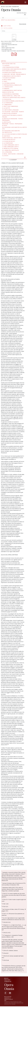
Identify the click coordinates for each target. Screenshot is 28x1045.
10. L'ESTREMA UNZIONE (8, 83)
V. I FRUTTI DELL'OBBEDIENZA (10, 106)
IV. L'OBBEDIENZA (6, 104)
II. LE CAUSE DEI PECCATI (8, 141)
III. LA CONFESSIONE (7, 102)
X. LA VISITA (5, 155)
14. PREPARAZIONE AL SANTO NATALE (12, 90)
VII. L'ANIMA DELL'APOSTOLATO (10, 150)
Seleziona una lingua (21, 12)
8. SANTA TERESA (6, 79)
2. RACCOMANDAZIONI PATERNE (10, 67)
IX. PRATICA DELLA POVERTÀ (9, 113)
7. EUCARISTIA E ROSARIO (8, 78)
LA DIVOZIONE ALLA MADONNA (10, 94)
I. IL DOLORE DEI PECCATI (8, 139)
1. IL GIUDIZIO (5, 65)
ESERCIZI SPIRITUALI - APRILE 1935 (11, 96)
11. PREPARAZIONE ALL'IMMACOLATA (12, 85)
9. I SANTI (4, 81)
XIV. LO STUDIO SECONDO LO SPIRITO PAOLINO (14, 134)
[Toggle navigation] (25, 2)
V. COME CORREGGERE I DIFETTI (10, 146)
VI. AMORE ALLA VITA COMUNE (10, 148)
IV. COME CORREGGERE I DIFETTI (10, 145)
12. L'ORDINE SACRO (7, 87)
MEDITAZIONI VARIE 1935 (8, 63)
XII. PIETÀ (4, 125)
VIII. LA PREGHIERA (7, 152)
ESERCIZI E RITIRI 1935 (8, 92)
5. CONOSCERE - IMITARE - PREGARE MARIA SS (14, 74)
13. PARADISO (5, 88)
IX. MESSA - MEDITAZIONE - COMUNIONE (12, 154)
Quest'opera (7, 25)
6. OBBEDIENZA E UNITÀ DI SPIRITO (11, 76)
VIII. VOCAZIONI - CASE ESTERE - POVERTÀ (13, 111)
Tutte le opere (7, 28)
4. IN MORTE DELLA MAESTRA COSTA (11, 72)
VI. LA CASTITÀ (6, 108)
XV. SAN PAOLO (6, 136)
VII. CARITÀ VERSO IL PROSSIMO (10, 110)
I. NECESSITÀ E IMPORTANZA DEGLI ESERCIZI (13, 97)
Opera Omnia (11, 10)
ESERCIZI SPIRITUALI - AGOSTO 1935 (11, 137)
